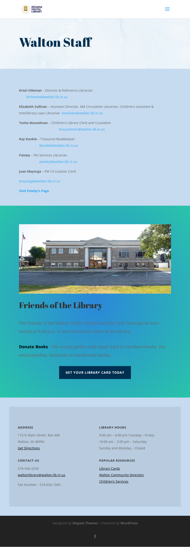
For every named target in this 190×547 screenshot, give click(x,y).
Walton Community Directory (121, 475)
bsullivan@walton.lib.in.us (82, 113)
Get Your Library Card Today (95, 372)
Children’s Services (113, 481)
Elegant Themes (85, 523)
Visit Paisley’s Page (34, 191)
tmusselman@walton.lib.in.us (82, 129)
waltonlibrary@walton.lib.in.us (41, 475)
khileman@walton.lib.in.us (47, 97)
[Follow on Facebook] (95, 536)
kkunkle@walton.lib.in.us (58, 145)
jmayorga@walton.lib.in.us (39, 181)
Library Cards (109, 468)
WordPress (129, 523)
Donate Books (33, 346)
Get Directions (29, 448)
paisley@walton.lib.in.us (58, 161)
